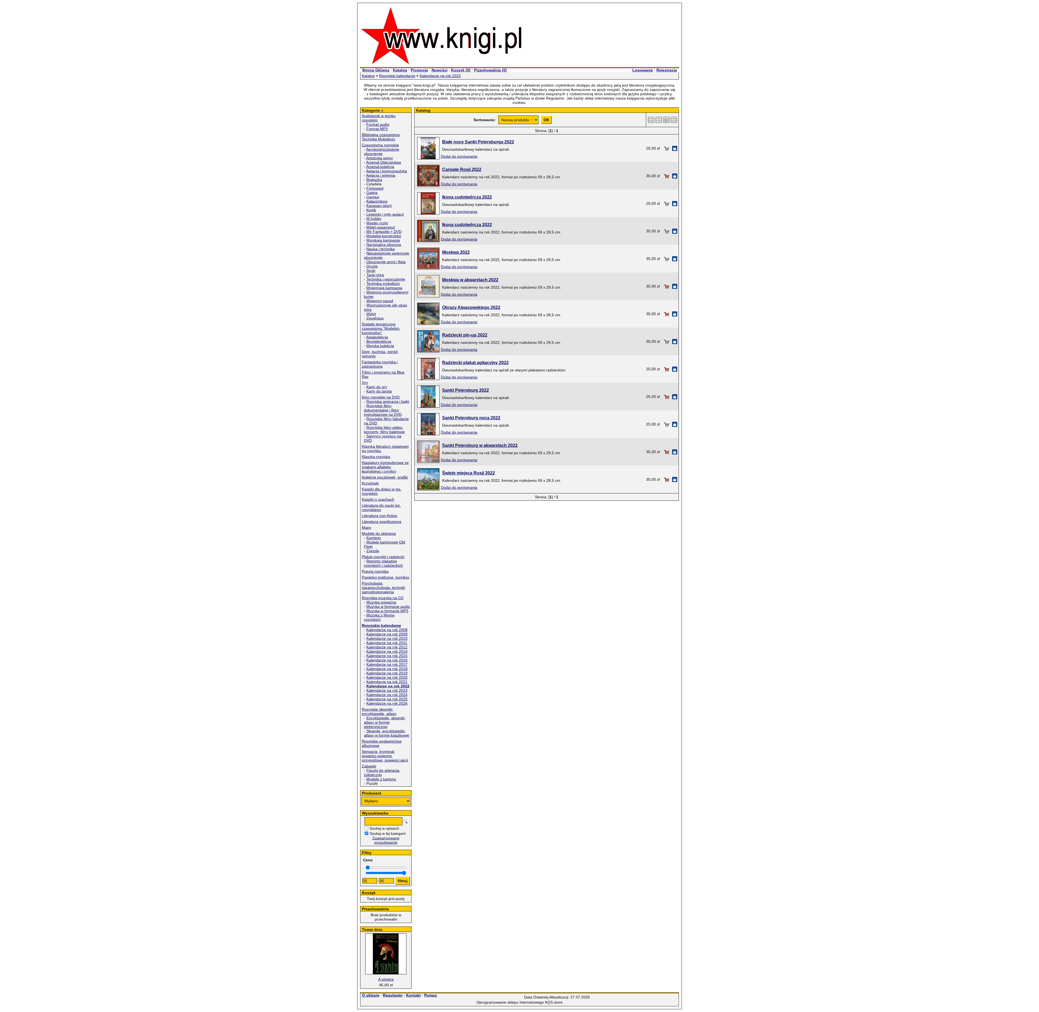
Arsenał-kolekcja (380, 166)
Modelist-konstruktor (383, 236)
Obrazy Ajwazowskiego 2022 (471, 307)
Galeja (371, 192)
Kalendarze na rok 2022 (440, 76)
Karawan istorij (379, 205)
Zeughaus (375, 318)
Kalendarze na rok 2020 (386, 677)
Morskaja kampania (383, 240)
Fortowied (374, 188)
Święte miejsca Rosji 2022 (468, 473)
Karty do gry (376, 387)
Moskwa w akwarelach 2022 (470, 280)
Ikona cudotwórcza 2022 (467, 197)
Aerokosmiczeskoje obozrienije (381, 151)
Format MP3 (377, 129)
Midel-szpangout (380, 227)
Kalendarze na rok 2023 (386, 690)
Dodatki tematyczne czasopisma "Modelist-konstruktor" (381, 328)
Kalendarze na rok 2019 (386, 673)
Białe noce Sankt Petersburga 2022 (478, 142)
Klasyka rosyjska (376, 456)
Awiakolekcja (377, 337)
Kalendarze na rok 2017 (386, 664)
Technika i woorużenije (385, 279)
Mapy (366, 527)
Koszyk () (461, 70)
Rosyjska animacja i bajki (387, 401)
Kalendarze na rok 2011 (386, 643)
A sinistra (386, 979)
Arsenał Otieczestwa (383, 162)
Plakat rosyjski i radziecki (383, 557)
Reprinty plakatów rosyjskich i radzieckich (383, 563)
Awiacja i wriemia (380, 175)
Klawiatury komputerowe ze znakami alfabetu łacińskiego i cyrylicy (385, 466)
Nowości (440, 70)
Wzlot (371, 314)
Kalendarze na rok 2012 (386, 647)
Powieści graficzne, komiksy (385, 577)
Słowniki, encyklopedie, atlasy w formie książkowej (386, 733)
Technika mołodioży (383, 283)
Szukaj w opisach (384, 828)
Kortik (371, 210)
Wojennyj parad (379, 301)
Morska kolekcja (380, 346)
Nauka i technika (380, 249)
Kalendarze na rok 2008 (386, 630)
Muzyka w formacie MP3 (387, 611)
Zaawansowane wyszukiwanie (385, 840)
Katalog (400, 70)
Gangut (372, 197)
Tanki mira (375, 275)
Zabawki (369, 766)
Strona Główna (375, 70)
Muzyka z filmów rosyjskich (379, 617)
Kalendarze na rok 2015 (386, 656)
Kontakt (413, 995)
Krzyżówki (370, 483)
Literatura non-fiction (379, 515)
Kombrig (373, 538)
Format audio (377, 124)
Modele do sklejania (379, 533)
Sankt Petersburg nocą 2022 (471, 418)
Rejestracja (666, 70)
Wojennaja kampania (384, 288)
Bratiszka (374, 179)
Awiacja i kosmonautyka (386, 171)
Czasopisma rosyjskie (380, 145)
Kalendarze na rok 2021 (386, 682)
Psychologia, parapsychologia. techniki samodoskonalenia (383, 587)
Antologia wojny (379, 158)
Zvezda (372, 551)
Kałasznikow (376, 201)
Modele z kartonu (381, 779)
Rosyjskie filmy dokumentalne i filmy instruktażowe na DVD (383, 410)
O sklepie (370, 995)
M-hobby (374, 218)
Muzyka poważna (381, 602)
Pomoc (430, 995)
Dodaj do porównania (459, 156)
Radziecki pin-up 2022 (464, 335)
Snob (370, 270)
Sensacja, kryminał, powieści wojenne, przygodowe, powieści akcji (385, 755)
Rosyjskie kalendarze (397, 76)
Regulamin (393, 995)
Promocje (419, 70)
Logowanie (642, 70)
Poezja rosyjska (375, 571)
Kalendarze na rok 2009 (386, 634)
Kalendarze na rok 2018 (386, 669)
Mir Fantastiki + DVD (384, 231)
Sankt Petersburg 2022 (465, 390)
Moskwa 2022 (456, 252)
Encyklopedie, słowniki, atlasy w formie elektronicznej (385, 722)
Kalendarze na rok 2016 (386, 660)
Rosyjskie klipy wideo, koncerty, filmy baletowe (384, 429)
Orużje (372, 266)
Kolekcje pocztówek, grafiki (385, 477)
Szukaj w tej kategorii (388, 833)
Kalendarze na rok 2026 (386, 703)
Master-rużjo (377, 223)
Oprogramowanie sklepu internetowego (510, 1002)
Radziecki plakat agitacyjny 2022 (475, 362)
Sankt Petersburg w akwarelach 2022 (480, 445)
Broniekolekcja (378, 341)
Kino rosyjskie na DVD (381, 397)
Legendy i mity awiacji (385, 214)
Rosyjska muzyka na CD (382, 598)
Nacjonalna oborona (383, 244)
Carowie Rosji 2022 (461, 169)
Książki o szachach (378, 499)
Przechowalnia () (490, 70)
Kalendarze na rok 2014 (386, 651)
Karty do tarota (379, 391)
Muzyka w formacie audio (388, 606)
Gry (365, 382)
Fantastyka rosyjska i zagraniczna (380, 364)
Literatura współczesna (381, 521)
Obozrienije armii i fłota (386, 262)
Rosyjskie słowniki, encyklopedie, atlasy (379, 711)
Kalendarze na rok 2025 (386, 699)
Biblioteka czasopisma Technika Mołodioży (381, 137)
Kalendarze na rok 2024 (386, 695)
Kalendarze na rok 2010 (386, 638)
